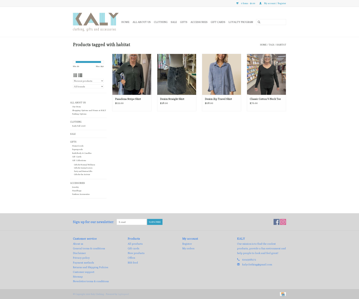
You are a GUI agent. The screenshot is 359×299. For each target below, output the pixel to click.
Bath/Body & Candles (81, 153)
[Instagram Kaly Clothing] (283, 222)
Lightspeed (123, 294)
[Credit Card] (282, 293)
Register (187, 243)
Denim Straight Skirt (172, 98)
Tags (271, 44)
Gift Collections (79, 160)
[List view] (80, 75)
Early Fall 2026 (78, 126)
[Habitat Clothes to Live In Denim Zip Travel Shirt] (221, 74)
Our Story (76, 106)
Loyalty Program (240, 22)
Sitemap (78, 276)
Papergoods (77, 149)
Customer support (83, 271)
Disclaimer (79, 253)
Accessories (199, 22)
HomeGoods (77, 146)
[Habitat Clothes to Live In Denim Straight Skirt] (176, 74)
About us (78, 243)
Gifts (183, 22)
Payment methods (83, 262)
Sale (174, 22)
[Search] (259, 22)
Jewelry (75, 187)
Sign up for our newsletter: (93, 222)
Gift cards (218, 22)
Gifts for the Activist (82, 174)
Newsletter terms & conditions (91, 281)
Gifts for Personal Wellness (84, 165)
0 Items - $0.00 (248, 3)
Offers (131, 257)
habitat (281, 44)
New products (136, 253)
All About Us (142, 22)
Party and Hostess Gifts (83, 171)
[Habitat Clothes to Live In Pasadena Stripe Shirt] (131, 74)
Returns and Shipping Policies (90, 267)
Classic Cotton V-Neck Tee (265, 98)
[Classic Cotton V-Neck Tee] (266, 74)
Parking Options (79, 114)
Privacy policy (81, 257)
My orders (188, 248)
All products (135, 243)
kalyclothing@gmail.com (257, 264)
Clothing (161, 22)
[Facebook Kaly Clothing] (277, 222)
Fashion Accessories (81, 194)
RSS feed (133, 262)
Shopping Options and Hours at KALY (89, 110)
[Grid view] (75, 75)
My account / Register (274, 3)
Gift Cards (76, 156)
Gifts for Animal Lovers (83, 168)
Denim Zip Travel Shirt (218, 98)
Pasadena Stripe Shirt (128, 98)
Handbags (76, 190)
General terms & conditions (89, 248)
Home (125, 22)
